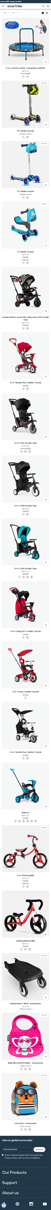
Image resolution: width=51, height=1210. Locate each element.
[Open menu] (3, 6)
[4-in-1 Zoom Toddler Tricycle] (25, 665)
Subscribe (39, 1149)
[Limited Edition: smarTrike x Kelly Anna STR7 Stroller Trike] (25, 290)
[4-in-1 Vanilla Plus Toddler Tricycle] (25, 725)
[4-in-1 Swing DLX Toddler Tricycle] (25, 604)
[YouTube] (45, 1204)
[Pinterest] (17, 1204)
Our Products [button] (14, 1172)
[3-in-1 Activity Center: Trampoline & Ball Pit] (25, 41)
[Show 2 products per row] (47, 13)
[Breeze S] (25, 785)
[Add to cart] (45, 61)
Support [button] (9, 1182)
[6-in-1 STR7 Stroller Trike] (25, 416)
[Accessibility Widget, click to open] (4, 1205)
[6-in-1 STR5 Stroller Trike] (25, 479)
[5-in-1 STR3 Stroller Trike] (25, 541)
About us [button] (10, 1192)
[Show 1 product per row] (43, 13)
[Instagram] (31, 1204)
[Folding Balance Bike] (25, 914)
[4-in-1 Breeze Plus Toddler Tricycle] (25, 356)
